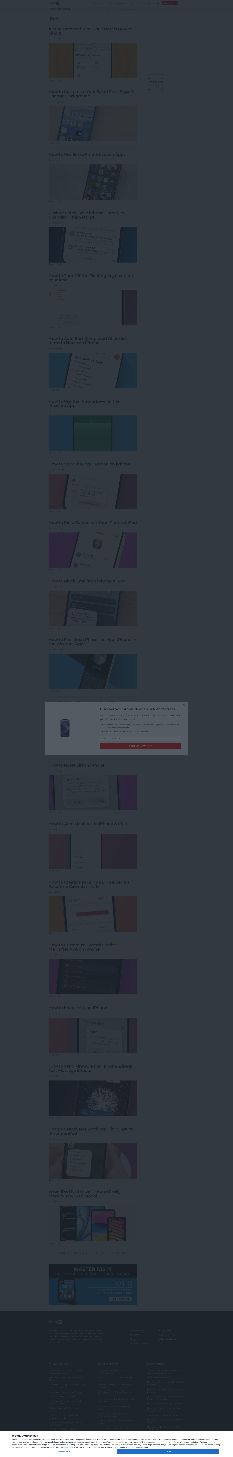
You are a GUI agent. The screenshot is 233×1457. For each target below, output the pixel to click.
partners (25, 1439)
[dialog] (116, 1444)
